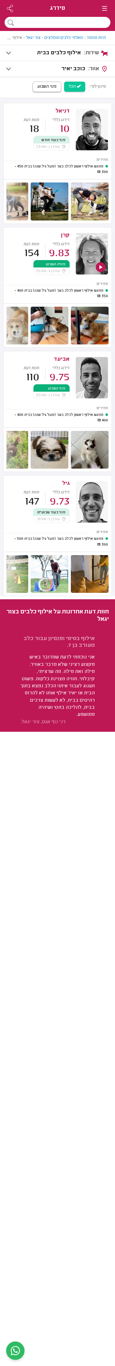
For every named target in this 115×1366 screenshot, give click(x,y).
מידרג (57, 8)
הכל (73, 86)
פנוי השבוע (46, 86)
